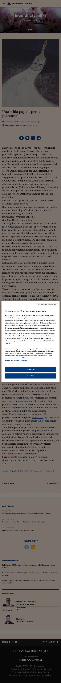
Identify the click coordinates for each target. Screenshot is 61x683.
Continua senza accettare (46, 304)
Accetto (30, 376)
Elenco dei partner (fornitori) (16, 360)
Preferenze (30, 369)
